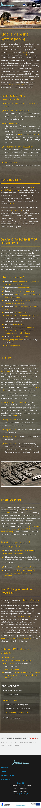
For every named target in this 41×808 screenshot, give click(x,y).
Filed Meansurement (11, 718)
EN (27, 4)
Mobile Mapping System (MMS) (18, 712)
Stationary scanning (12, 690)
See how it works (12, 694)
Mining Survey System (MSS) (17, 704)
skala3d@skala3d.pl (20, 794)
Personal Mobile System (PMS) (18, 708)
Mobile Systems (10, 700)
